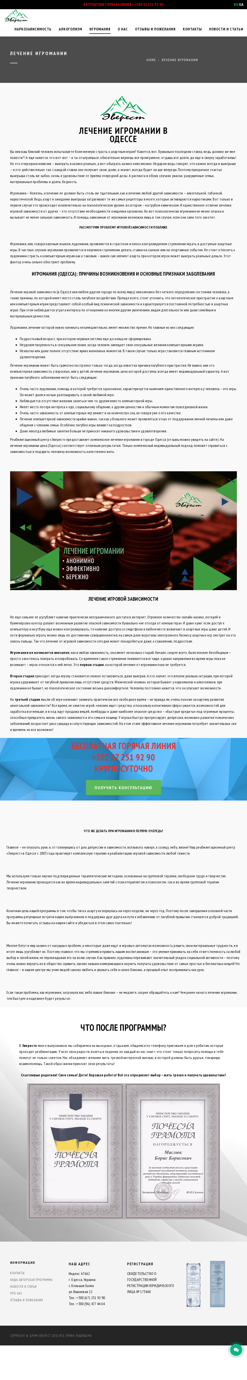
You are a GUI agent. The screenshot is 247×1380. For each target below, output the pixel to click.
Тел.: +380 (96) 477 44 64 (87, 1303)
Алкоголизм (70, 29)
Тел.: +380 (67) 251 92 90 (87, 1297)
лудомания (80, 243)
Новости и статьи (226, 29)
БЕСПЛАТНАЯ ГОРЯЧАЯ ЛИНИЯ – (108, 4)
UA (241, 4)
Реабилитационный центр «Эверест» (37, 439)
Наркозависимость (33, 29)
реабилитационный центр (215, 847)
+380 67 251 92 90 (148, 4)
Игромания (99, 29)
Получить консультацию (123, 787)
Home (151, 60)
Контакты (192, 29)
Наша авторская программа (31, 1280)
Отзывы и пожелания (155, 29)
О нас (123, 29)
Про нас (16, 1293)
